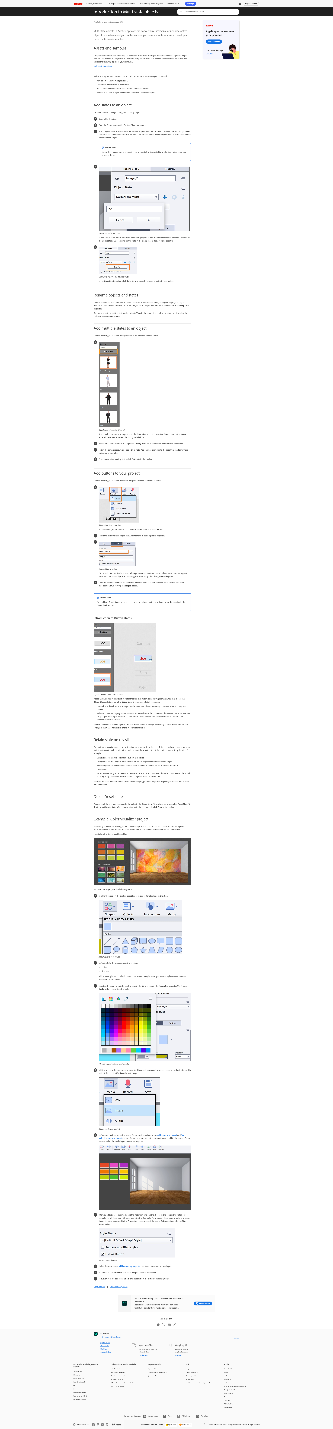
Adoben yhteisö (191, 1376)
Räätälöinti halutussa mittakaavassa (122, 1369)
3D (74, 1389)
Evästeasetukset (220, 1424)
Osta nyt (190, 3)
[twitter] (102, 1424)
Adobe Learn (190, 1379)
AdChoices (257, 1424)
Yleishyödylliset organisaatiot (157, 1372)
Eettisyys (227, 1400)
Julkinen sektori (153, 1376)
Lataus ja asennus (192, 1372)
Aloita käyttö (104, 1346)
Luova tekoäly (77, 1371)
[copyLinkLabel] (175, 1325)
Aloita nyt (178, 1355)
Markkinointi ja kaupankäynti (150, 3)
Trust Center (228, 1397)
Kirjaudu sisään (251, 3)
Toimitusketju (228, 1393)
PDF (74, 1385)
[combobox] (208, 12)
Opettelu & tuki (105, 1343)
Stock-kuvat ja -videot (80, 1396)
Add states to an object (167, 1135)
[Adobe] (78, 3)
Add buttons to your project (130, 1266)
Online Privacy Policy (119, 1286)
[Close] (204, 1424)
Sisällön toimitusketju (117, 1372)
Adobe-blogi (228, 1407)
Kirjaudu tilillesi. (229, 1369)
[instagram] (98, 1424)
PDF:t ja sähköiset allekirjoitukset (121, 3)
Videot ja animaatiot (79, 1382)
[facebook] (93, 1424)
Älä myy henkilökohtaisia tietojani (238, 1424)
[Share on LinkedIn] (169, 1325)
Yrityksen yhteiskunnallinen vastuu (235, 1386)
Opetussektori (152, 1369)
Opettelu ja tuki (173, 3)
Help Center (190, 1369)
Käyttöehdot (209, 1424)
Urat (225, 1376)
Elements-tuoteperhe (79, 1392)
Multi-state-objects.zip (103, 66)
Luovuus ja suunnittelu (94, 3)
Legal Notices (99, 1286)
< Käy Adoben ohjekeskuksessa (110, 1337)
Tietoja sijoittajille (229, 1390)
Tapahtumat (228, 1379)
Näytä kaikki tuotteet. (80, 1399)
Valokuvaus (76, 1375)
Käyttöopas (104, 1349)
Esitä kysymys (143, 1355)
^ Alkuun (236, 1338)
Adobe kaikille (228, 1404)
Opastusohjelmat (105, 1352)
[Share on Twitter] (163, 1325)
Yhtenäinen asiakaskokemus (120, 1376)
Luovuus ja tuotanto (117, 1379)
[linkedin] (107, 1424)
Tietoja (226, 1372)
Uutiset (226, 1383)
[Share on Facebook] (158, 1325)
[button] (240, 4)
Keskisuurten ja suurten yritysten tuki (198, 1383)
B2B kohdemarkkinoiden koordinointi (122, 1383)
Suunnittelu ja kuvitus (80, 1378)
